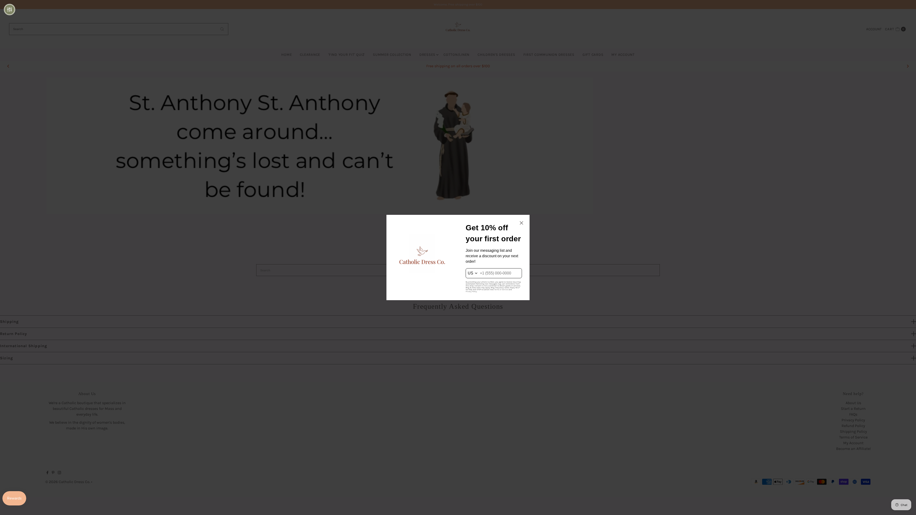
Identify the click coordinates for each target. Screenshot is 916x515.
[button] (9, 9)
